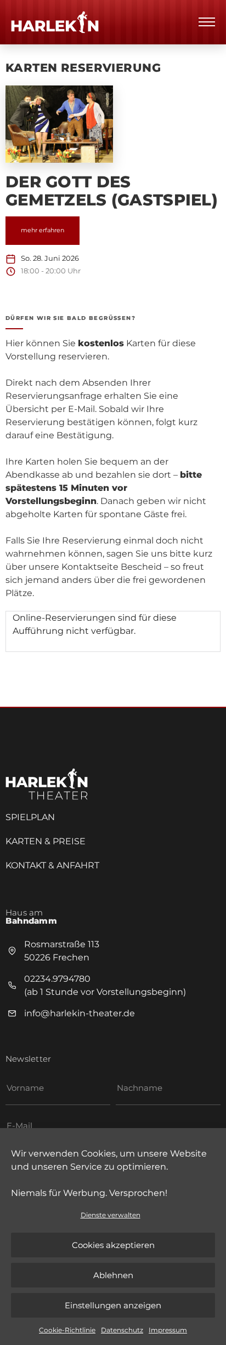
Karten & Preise (45, 841)
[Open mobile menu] (207, 22)
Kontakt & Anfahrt (52, 865)
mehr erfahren (42, 230)
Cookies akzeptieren (113, 1245)
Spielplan (30, 817)
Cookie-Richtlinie (67, 1330)
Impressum (168, 1330)
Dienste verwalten (110, 1215)
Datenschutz (122, 1330)
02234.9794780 (57, 979)
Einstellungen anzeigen (113, 1305)
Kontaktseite (89, 567)
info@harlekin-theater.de (79, 1013)
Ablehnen (113, 1275)
